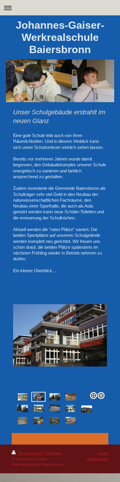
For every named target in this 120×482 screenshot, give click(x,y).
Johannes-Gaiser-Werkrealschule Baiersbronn (60, 37)
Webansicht (97, 458)
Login (103, 453)
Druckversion (30, 453)
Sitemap (53, 453)
